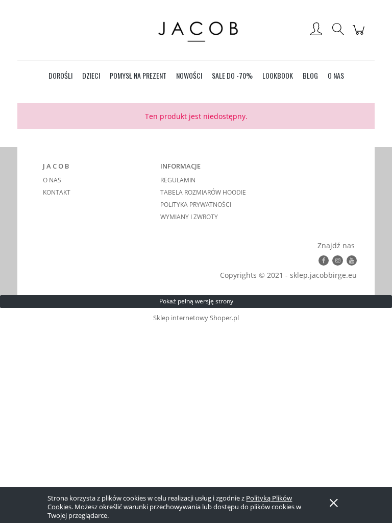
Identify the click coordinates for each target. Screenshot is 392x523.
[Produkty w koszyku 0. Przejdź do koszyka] (360, 35)
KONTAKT (56, 192)
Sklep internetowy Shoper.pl (196, 317)
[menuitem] (60, 75)
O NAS (52, 180)
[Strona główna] (196, 29)
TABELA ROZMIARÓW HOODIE (203, 192)
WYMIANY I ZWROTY (189, 216)
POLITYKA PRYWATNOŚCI (195, 204)
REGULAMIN (177, 180)
